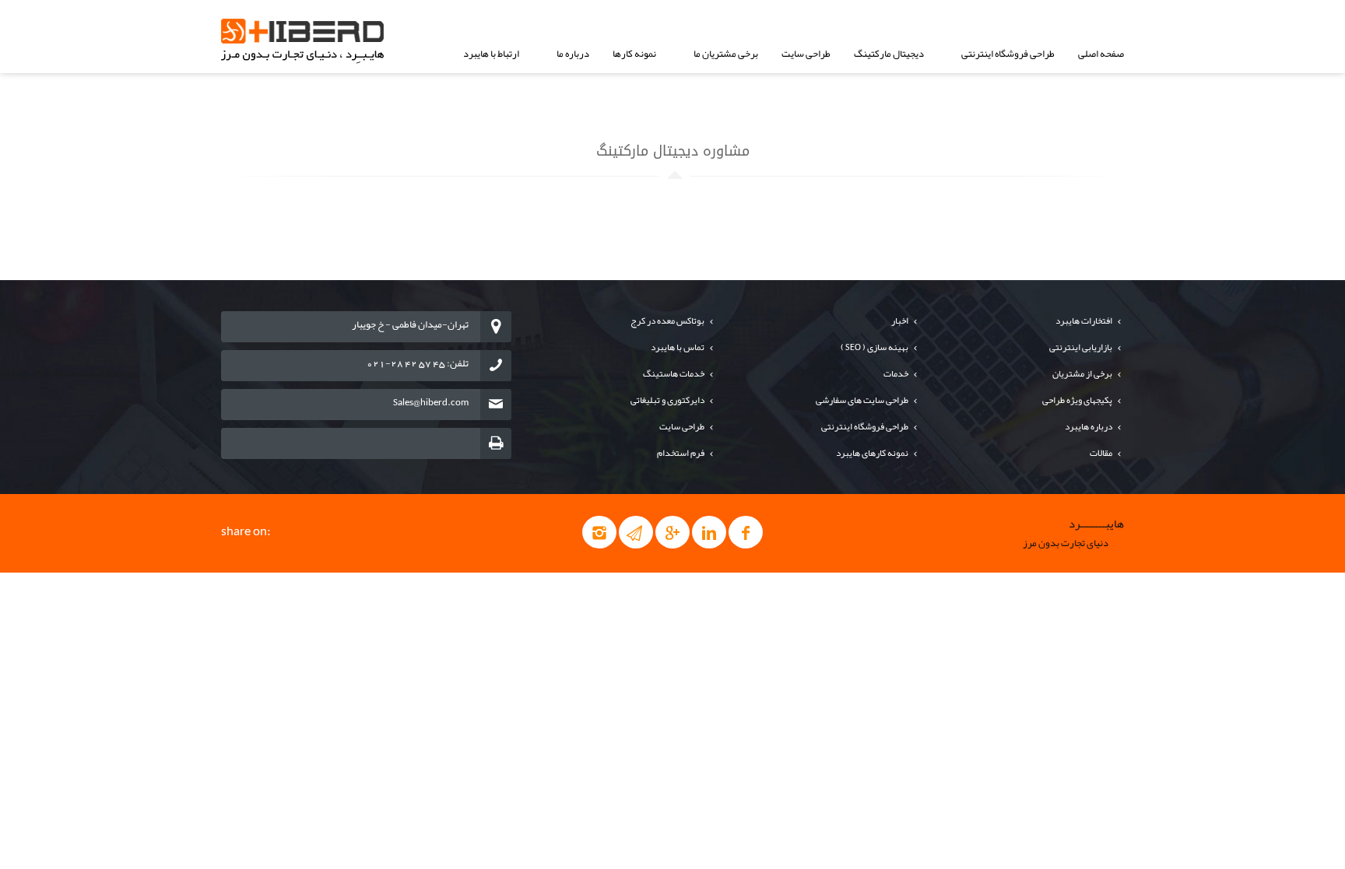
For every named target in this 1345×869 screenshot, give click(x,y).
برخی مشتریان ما (726, 54)
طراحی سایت (806, 54)
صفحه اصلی (1101, 54)
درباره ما (573, 54)
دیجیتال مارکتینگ (889, 54)
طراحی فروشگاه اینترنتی (1008, 54)
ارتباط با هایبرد (491, 54)
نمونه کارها (634, 54)
